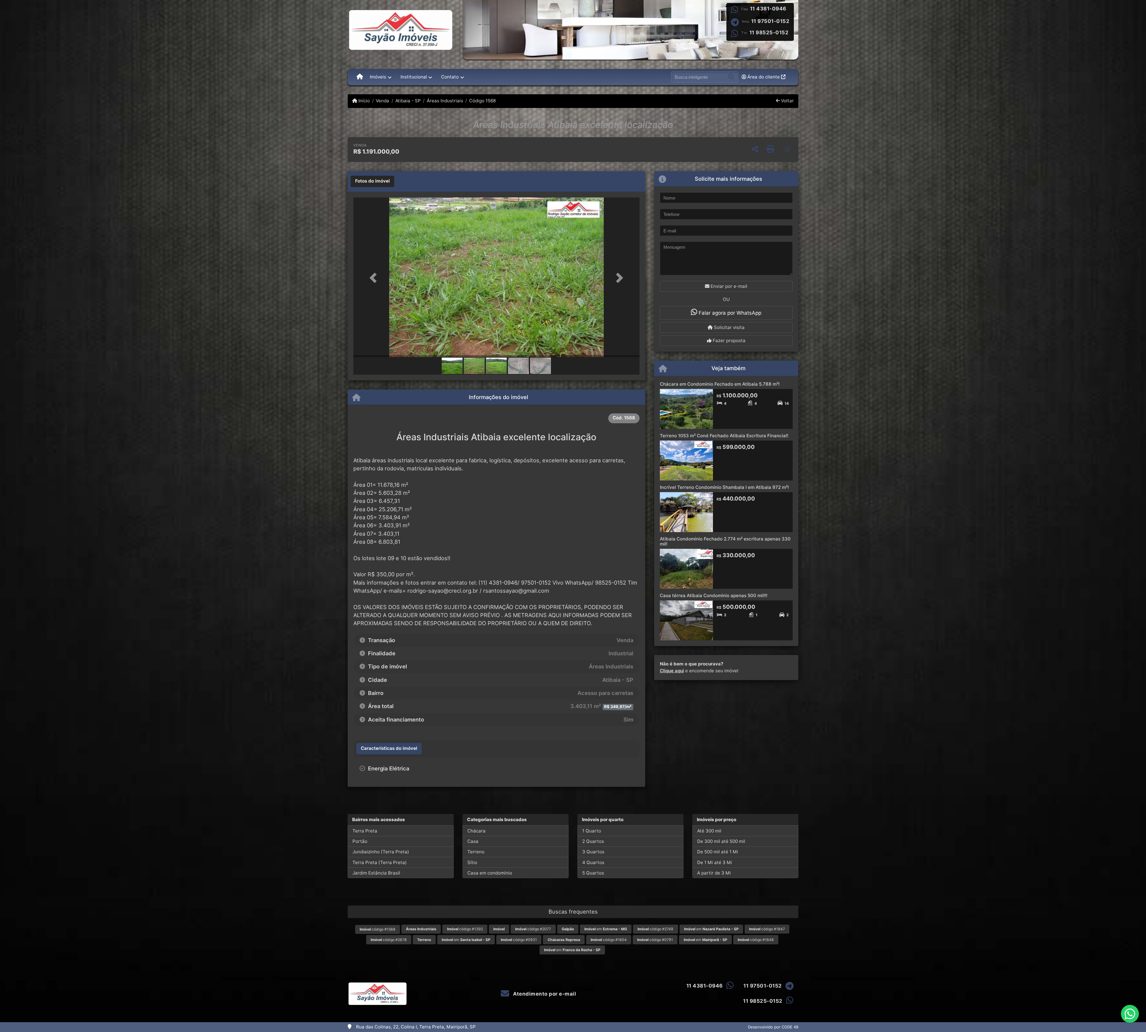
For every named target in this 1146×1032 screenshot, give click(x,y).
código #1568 (377, 929)
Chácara (476, 831)
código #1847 (767, 929)
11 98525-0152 (769, 32)
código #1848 (756, 939)
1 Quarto (591, 831)
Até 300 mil (709, 831)
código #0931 (519, 939)
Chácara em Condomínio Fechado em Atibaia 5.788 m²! (720, 384)
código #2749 (655, 929)
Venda (382, 100)
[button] (374, 277)
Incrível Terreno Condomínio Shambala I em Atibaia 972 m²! (724, 487)
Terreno (475, 852)
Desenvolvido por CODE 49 (773, 1027)
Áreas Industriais (445, 100)
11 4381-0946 (768, 9)
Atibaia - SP (407, 100)
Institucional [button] (414, 77)
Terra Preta (364, 831)
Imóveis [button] (378, 77)
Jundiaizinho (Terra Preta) (380, 852)
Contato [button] (450, 77)
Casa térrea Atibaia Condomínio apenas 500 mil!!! (713, 595)
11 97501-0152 (770, 21)
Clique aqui (672, 670)
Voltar (787, 100)
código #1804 (609, 939)
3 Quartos (593, 852)
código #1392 (465, 929)
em (605, 929)
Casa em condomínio (489, 873)
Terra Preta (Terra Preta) (379, 862)
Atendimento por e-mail (544, 994)
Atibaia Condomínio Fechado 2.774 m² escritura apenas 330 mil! (725, 541)
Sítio (472, 862)
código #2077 (533, 929)
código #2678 (389, 939)
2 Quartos (593, 841)
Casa (472, 841)
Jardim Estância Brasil (376, 873)
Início (363, 100)
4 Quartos (593, 862)
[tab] (372, 181)
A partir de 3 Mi (714, 873)
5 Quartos (593, 873)
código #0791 (655, 939)
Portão (359, 841)
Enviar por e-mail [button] (728, 286)
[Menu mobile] (360, 77)
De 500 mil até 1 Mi (717, 852)
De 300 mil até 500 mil (721, 841)
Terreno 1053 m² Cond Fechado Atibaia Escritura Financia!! (724, 435)
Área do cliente (763, 77)
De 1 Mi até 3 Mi (714, 862)
